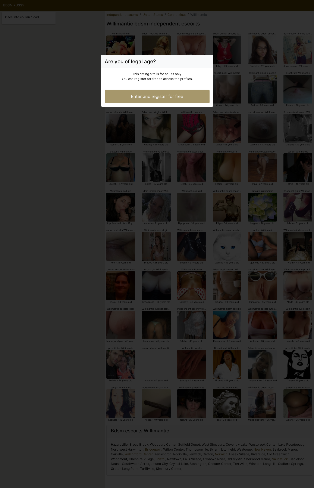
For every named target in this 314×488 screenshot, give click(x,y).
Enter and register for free (157, 96)
